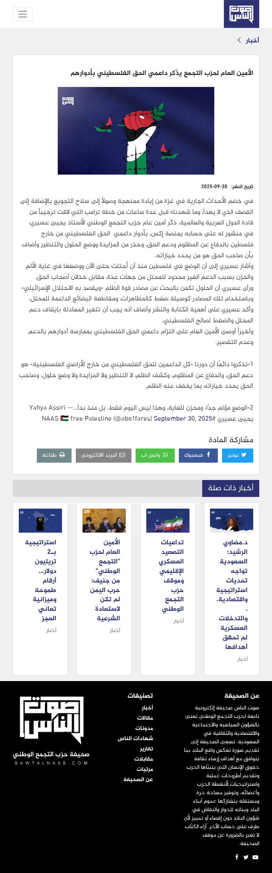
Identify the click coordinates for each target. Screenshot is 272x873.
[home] (241, 14)
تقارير (146, 749)
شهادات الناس (135, 739)
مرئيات (145, 770)
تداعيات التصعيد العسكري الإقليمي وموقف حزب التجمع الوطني (171, 576)
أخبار (252, 41)
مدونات (144, 729)
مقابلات (143, 759)
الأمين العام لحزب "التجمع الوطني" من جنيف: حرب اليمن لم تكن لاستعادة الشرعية (105, 581)
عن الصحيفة (138, 780)
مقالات (145, 718)
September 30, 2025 (183, 419)
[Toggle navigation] (23, 14)
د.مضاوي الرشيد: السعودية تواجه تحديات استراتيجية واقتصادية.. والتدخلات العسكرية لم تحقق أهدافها (232, 595)
